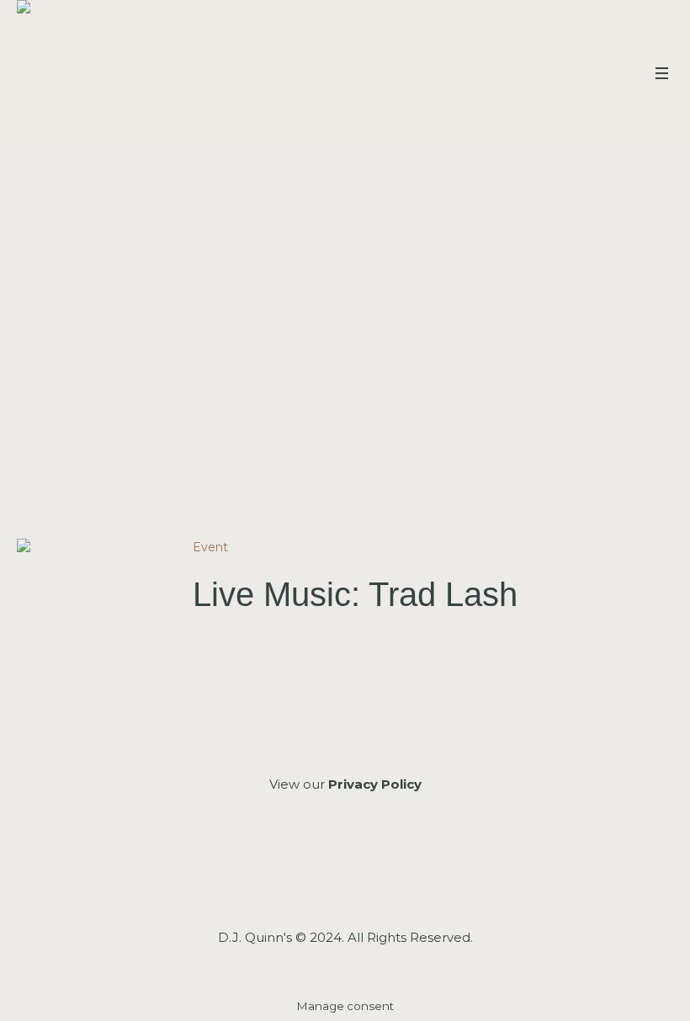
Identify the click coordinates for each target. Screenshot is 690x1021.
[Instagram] (344, 875)
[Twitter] (388, 875)
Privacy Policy (375, 784)
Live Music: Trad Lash (355, 594)
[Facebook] (299, 875)
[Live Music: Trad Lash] (92, 614)
